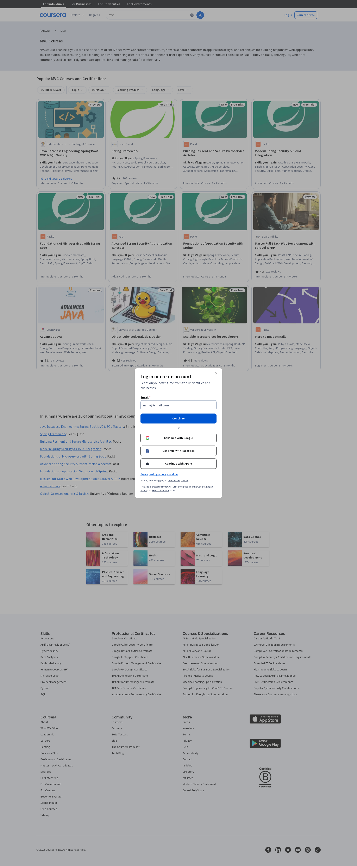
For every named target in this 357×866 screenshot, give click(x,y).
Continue (178, 418)
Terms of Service (160, 490)
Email (145, 397)
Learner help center (178, 480)
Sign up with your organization (159, 474)
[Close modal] (216, 373)
